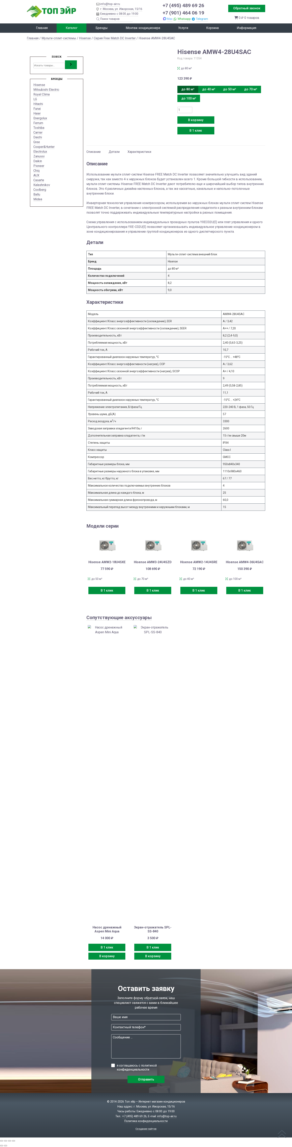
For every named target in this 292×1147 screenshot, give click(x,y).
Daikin (37, 161)
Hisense (85, 38)
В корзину (195, 120)
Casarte (38, 180)
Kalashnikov (41, 185)
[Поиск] (71, 64)
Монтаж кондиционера (143, 28)
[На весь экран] (5, 1140)
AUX (36, 175)
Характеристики (139, 152)
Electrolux (40, 151)
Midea (37, 199)
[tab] (93, 150)
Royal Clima (41, 94)
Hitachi (38, 104)
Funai (37, 109)
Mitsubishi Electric (46, 90)
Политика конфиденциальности (146, 1121)
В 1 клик (196, 130)
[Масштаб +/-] (1, 1140)
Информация (246, 28)
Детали (114, 152)
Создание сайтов (146, 1128)
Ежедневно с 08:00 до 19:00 (119, 13)
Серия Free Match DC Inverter (115, 38)
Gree (36, 142)
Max (169, 19)
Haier (37, 113)
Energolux (40, 118)
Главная (42, 28)
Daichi (37, 137)
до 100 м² (188, 98)
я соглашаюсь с (137, 1067)
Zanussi (38, 156)
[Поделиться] (9, 1140)
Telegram (202, 19)
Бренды (102, 28)
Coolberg (39, 190)
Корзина (212, 28)
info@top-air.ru (110, 4)
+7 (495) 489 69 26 (183, 5)
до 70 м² (250, 89)
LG (35, 99)
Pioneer (38, 166)
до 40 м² (208, 89)
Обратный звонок (246, 8)
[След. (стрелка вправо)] (5, 1145)
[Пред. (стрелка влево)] (1, 1145)
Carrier (38, 132)
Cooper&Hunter (44, 147)
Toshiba (38, 128)
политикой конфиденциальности (137, 1067)
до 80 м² (187, 89)
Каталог (71, 28)
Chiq (36, 171)
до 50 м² (229, 89)
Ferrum (38, 123)
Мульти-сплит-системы (59, 38)
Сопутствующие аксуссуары (119, 617)
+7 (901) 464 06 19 (183, 13)
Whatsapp (184, 19)
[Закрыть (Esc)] (13, 1140)
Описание (93, 152)
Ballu (36, 194)
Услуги (183, 28)
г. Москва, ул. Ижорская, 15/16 (121, 9)
